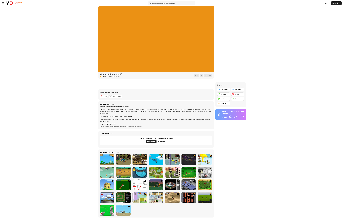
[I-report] (206, 75)
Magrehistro (336, 3)
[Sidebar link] (3, 3)
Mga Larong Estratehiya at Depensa (116, 126)
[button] (108, 124)
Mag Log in (161, 141)
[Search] (150, 3)
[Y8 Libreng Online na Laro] (9, 3)
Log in (327, 3)
